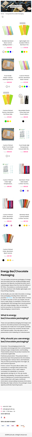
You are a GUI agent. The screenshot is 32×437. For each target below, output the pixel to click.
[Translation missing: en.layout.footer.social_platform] (1, 417)
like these (9, 298)
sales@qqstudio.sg (8, 409)
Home (2, 14)
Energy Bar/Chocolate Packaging (15, 14)
